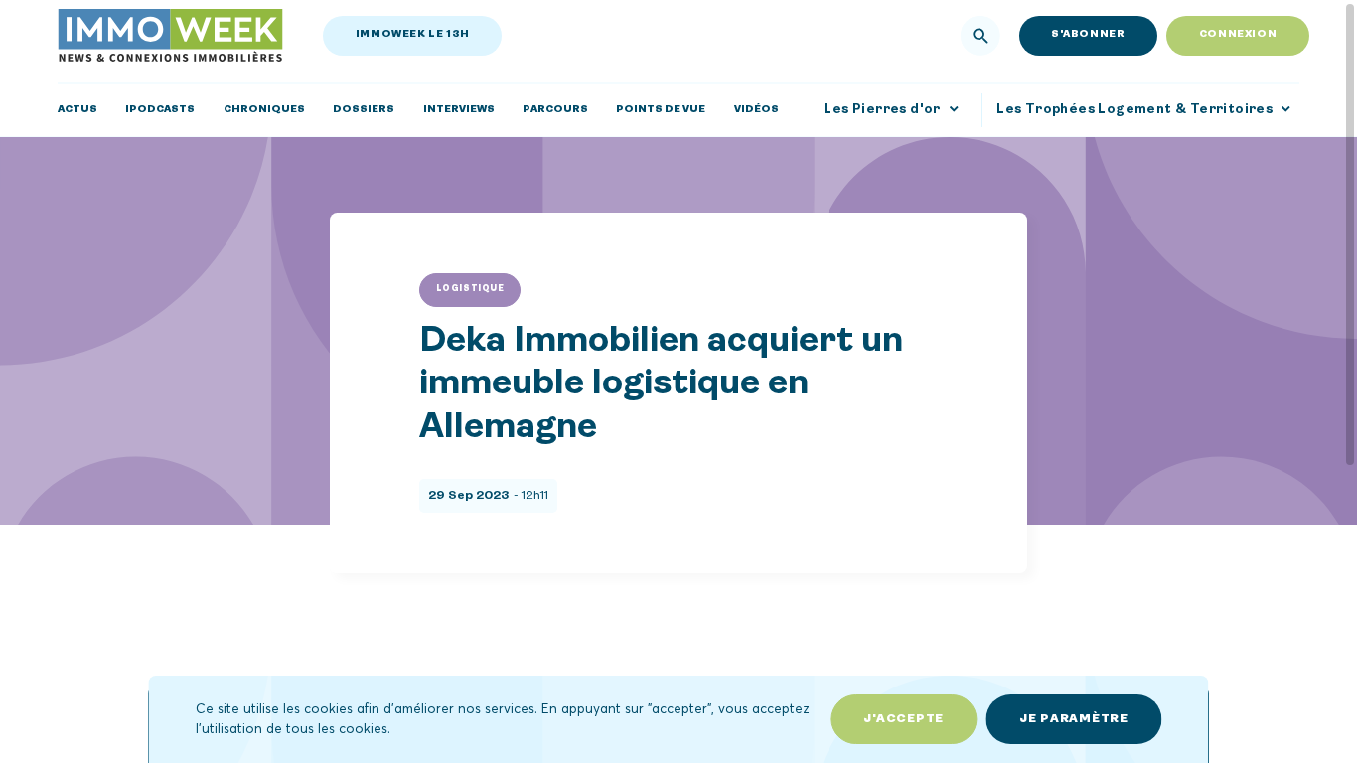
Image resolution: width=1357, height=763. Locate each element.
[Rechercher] (980, 36)
